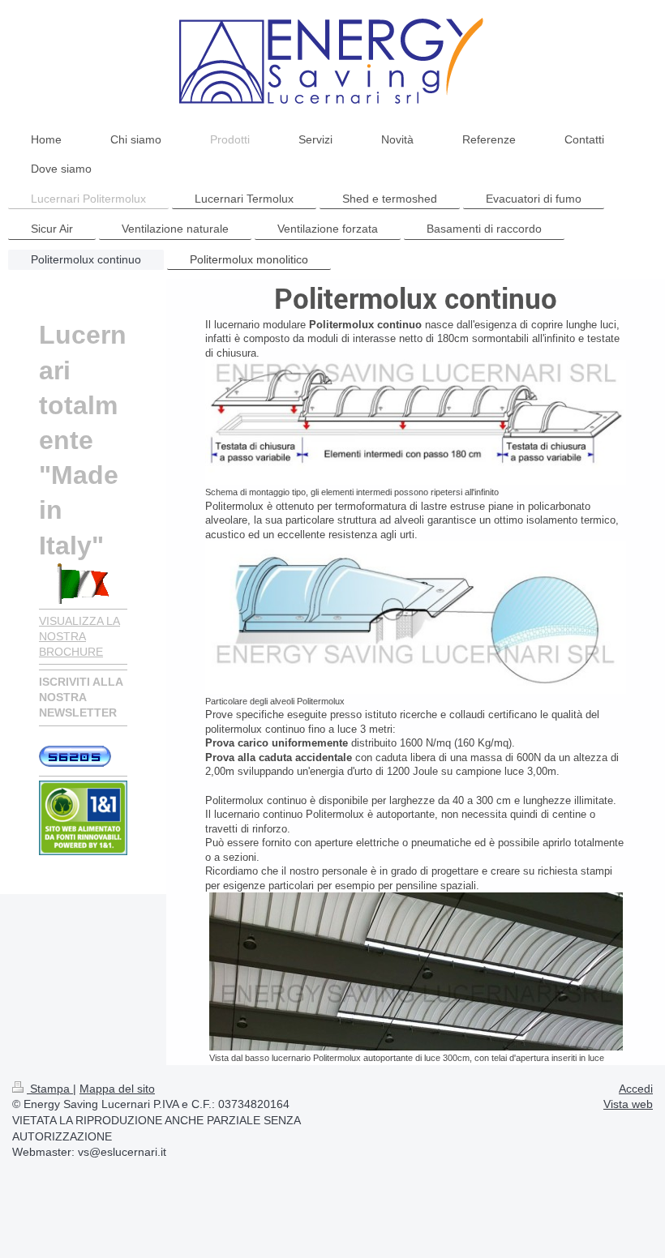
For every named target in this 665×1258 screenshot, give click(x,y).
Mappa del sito (117, 1088)
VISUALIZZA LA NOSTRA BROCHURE (79, 636)
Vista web (628, 1104)
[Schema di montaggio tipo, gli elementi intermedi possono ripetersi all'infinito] (415, 422)
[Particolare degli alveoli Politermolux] (415, 617)
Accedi (636, 1088)
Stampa (50, 1088)
